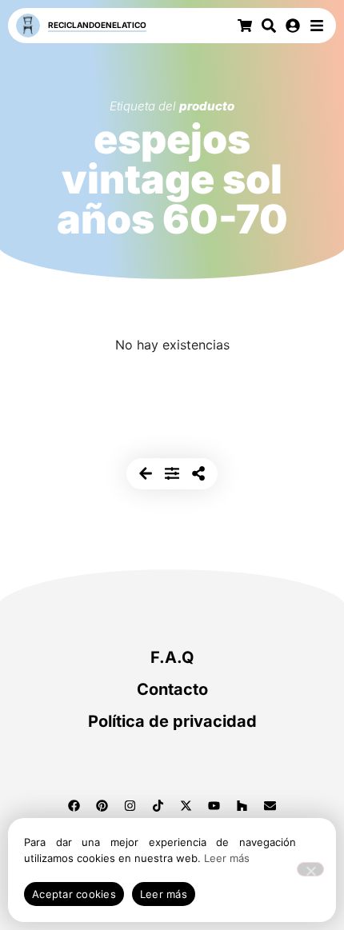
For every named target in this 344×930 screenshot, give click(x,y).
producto (206, 106)
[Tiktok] (158, 805)
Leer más (227, 858)
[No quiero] (310, 869)
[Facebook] (74, 805)
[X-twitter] (186, 805)
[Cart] (245, 25)
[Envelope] (270, 805)
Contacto (172, 689)
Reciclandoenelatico (97, 25)
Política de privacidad (172, 721)
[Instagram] (130, 805)
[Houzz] (242, 805)
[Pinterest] (102, 805)
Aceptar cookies (74, 894)
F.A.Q (172, 657)
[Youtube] (214, 805)
